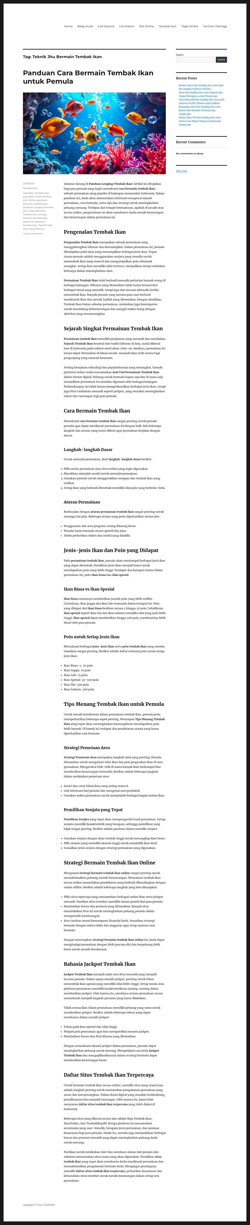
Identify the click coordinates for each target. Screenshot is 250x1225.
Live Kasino (126, 26)
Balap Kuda (85, 26)
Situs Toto (181, 171)
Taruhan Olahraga (215, 26)
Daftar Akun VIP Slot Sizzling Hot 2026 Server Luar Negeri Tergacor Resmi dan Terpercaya (200, 121)
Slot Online (146, 26)
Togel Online (189, 26)
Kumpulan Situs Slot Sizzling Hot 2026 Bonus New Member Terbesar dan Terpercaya (200, 110)
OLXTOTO (49, 1205)
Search (180, 54)
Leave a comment (33, 233)
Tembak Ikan (168, 26)
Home (68, 26)
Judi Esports (106, 26)
